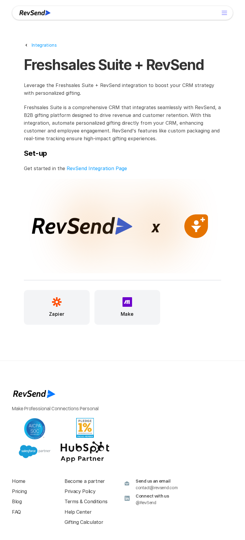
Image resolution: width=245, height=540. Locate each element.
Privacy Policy (80, 491)
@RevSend (146, 502)
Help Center (78, 512)
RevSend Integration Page (97, 168)
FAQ (16, 512)
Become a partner (85, 481)
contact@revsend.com (156, 487)
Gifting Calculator (84, 522)
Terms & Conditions (86, 501)
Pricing (19, 491)
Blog (17, 501)
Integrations (44, 45)
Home (18, 481)
